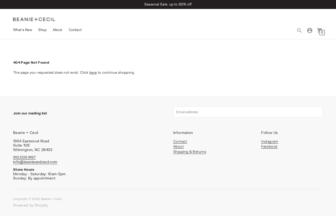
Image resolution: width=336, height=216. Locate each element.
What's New (22, 30)
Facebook (269, 146)
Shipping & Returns (189, 151)
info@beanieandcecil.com (35, 162)
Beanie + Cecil (51, 198)
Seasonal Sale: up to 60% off (168, 4)
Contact (75, 30)
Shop (42, 30)
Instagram (269, 141)
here (93, 72)
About (57, 30)
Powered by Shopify (30, 205)
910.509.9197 (24, 157)
